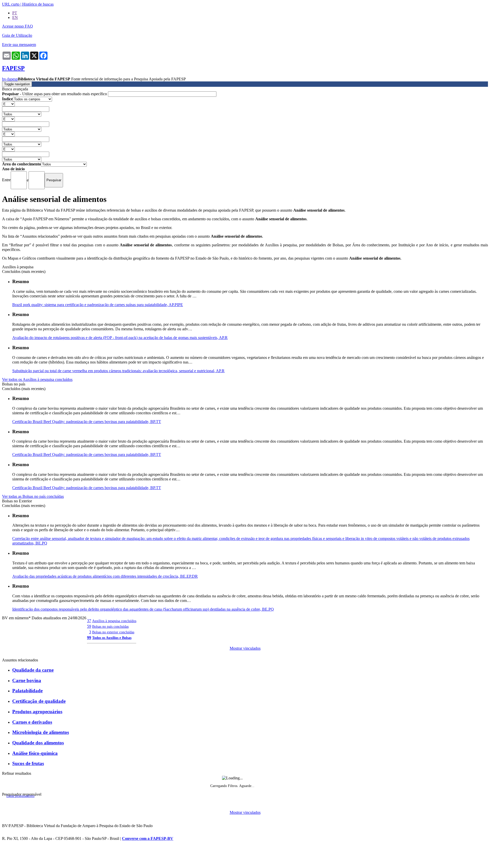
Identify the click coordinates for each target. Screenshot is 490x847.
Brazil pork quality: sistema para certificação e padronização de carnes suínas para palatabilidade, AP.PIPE (97, 304)
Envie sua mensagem (19, 44)
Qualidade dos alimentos (38, 742)
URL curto (10, 4)
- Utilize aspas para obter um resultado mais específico (55, 94)
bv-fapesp (10, 79)
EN (15, 17)
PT (14, 13)
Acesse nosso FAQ (17, 26)
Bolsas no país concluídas (110, 626)
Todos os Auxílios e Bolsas (111, 638)
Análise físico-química (35, 753)
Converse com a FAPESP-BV (147, 838)
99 (89, 637)
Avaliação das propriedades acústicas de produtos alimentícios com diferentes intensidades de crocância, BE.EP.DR (105, 576)
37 (89, 621)
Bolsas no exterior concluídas (113, 632)
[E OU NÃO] (8, 104)
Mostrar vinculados (245, 648)
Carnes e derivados (32, 722)
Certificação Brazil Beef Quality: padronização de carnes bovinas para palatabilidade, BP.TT (86, 421)
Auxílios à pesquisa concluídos (114, 621)
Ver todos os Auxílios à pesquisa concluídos (37, 379)
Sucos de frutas (28, 763)
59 (89, 626)
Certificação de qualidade (39, 701)
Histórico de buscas (38, 4)
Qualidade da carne (33, 670)
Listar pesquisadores (20, 796)
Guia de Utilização (17, 35)
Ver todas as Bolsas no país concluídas (33, 496)
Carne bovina (26, 680)
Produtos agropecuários (37, 711)
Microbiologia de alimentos (40, 732)
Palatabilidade (27, 690)
